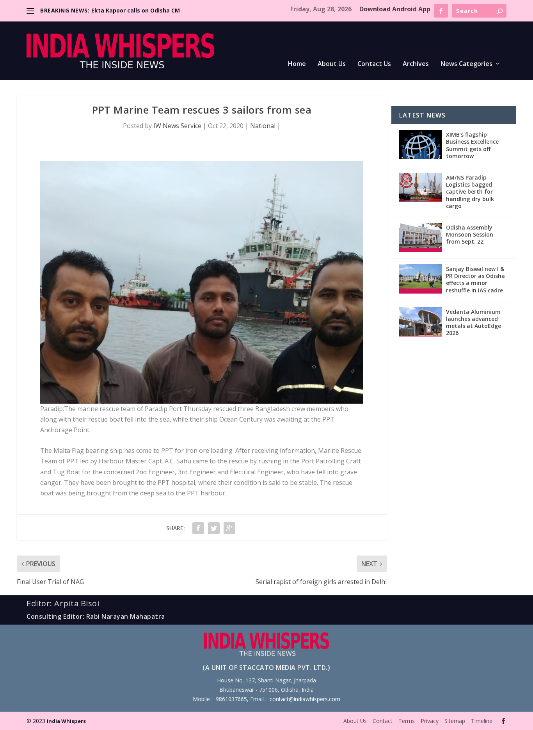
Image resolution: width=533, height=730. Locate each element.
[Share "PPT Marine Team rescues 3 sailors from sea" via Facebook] (198, 528)
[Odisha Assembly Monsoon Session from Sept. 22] (420, 237)
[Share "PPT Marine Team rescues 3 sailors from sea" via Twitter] (214, 528)
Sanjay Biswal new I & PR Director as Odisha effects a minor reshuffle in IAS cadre (475, 279)
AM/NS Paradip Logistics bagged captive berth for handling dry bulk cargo (470, 192)
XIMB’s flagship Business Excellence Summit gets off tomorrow (472, 145)
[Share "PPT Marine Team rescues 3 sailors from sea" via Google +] (229, 528)
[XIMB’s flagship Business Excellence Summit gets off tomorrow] (420, 144)
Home (297, 64)
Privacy (430, 721)
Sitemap (454, 721)
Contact (383, 721)
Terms (406, 721)
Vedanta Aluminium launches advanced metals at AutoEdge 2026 (473, 322)
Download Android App (394, 9)
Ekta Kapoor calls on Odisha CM (135, 10)
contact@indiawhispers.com (305, 699)
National (262, 125)
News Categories (466, 64)
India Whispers (66, 721)
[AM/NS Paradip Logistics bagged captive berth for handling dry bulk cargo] (420, 187)
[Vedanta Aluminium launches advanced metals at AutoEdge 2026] (420, 322)
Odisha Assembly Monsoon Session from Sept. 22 (469, 234)
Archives (416, 64)
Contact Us (374, 64)
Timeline (481, 721)
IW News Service (177, 125)
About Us (332, 64)
